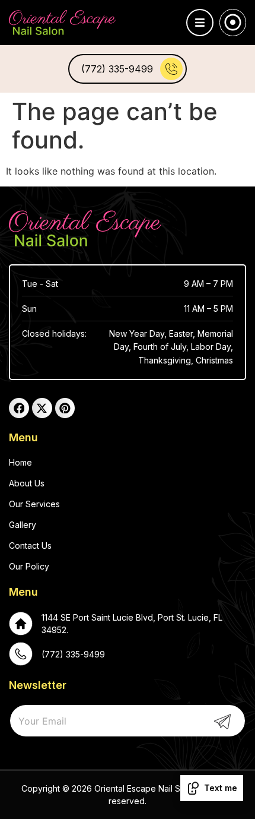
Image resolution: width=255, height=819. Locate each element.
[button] (199, 22)
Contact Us (30, 545)
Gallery (22, 525)
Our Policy (29, 566)
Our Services (34, 504)
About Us (26, 483)
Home (20, 462)
